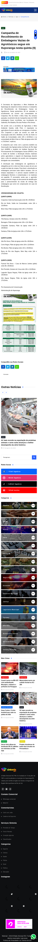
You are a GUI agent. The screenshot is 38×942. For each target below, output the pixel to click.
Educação (6, 872)
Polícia (5, 860)
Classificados (7, 839)
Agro (17, 17)
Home (4, 17)
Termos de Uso (27, 940)
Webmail (4, 936)
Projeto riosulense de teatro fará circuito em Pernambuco (27, 746)
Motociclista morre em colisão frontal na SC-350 (27, 682)
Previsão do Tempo (9, 828)
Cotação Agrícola (8, 835)
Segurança (5, 677)
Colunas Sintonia (7, 707)
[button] (2, 392)
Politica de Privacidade (10, 940)
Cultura (22, 741)
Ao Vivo (4, 2)
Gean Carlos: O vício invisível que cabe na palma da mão (8, 712)
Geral (21, 707)
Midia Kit (5, 803)
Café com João (8, 812)
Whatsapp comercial (9, 799)
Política (9, 437)
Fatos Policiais (7, 831)
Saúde (5, 856)
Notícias (11, 17)
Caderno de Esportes (9, 816)
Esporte (5, 849)
